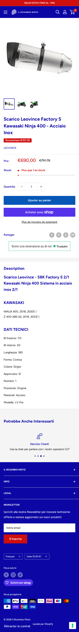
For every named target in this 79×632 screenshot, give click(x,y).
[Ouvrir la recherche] (58, 12)
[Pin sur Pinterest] (58, 234)
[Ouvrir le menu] (5, 12)
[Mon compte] (65, 12)
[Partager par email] (72, 234)
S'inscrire (15, 539)
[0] (72, 12)
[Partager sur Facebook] (51, 234)
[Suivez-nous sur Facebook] (6, 574)
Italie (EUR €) (34, 556)
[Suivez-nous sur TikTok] (20, 574)
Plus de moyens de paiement (39, 222)
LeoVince (10, 147)
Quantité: (9, 186)
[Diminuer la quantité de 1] (22, 187)
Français (10, 556)
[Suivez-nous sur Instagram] (13, 574)
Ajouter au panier (39, 200)
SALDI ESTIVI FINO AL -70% (39, 2)
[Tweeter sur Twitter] (65, 234)
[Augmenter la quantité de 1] (41, 187)
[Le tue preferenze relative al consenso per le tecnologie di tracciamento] (72, 625)
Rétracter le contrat (17, 626)
